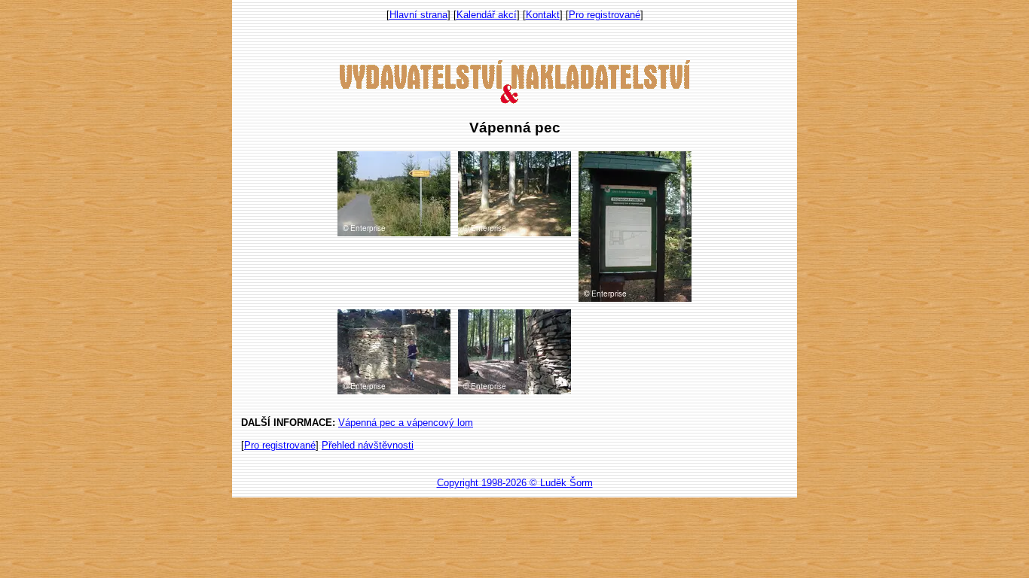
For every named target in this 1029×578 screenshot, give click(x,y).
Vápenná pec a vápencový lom (405, 422)
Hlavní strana (418, 14)
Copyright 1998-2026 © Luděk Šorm (515, 482)
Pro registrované (604, 14)
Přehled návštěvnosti (368, 445)
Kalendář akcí (486, 14)
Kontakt (543, 14)
